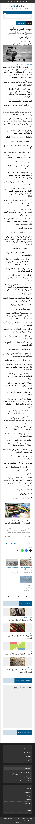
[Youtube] (8, 1)
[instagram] (14, 1)
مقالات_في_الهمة (16, 44)
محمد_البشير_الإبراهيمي (20, 41)
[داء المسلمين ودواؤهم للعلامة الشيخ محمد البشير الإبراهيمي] (26, 579)
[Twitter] (26, 1)
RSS (30, 807)
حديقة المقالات (18, 822)
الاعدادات (5, 818)
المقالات (28, 756)
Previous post (22, 597)
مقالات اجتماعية (24, 617)
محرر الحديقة (23, 64)
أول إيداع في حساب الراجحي (23, 780)
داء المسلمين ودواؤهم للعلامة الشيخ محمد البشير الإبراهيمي (26, 585)
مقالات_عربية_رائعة (27, 44)
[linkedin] (17, 1)
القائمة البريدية (29, 818)
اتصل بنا (29, 760)
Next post (11, 597)
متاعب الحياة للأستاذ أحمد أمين (19, 620)
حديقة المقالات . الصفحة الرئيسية (22, 748)
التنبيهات (10, 818)
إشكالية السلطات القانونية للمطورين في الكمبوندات (18, 772)
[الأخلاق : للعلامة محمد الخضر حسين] (17, 649)
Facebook (28, 792)
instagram (28, 803)
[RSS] (11, 1)
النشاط (23, 818)
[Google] (20, 1)
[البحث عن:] (17, 16)
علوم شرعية (29, 633)
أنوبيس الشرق (27, 776)
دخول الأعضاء (23, 819)
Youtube (28, 810)
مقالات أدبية (30, 617)
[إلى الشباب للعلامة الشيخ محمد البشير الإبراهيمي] (26, 562)
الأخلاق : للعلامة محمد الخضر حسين (18, 654)
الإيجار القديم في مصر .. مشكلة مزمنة (21, 774)
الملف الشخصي (17, 818)
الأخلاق (31, 651)
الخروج (29, 819)
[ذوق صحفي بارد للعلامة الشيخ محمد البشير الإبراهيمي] (12, 562)
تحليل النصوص (27, 752)
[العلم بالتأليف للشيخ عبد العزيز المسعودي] (17, 630)
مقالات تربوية (29, 667)
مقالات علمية (24, 633)
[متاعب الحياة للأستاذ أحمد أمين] (17, 615)
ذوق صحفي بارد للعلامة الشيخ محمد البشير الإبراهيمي (12, 568)
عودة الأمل (28, 778)
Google (29, 796)
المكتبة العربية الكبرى (13, 543)
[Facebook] (23, 1)
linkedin (28, 799)
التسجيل (17, 819)
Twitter (29, 788)
